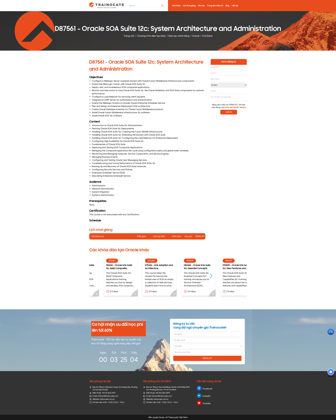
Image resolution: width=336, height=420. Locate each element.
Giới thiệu (176, 5)
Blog (227, 5)
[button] (201, 276)
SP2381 (101, 260)
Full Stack (207, 35)
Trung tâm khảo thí (215, 5)
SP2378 (179, 260)
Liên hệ (235, 5)
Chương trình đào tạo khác (151, 35)
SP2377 (218, 260)
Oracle (196, 35)
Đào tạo (201, 5)
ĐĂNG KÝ (207, 358)
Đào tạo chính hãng (179, 35)
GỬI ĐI (229, 112)
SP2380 (140, 260)
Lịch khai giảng (189, 5)
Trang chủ (129, 35)
